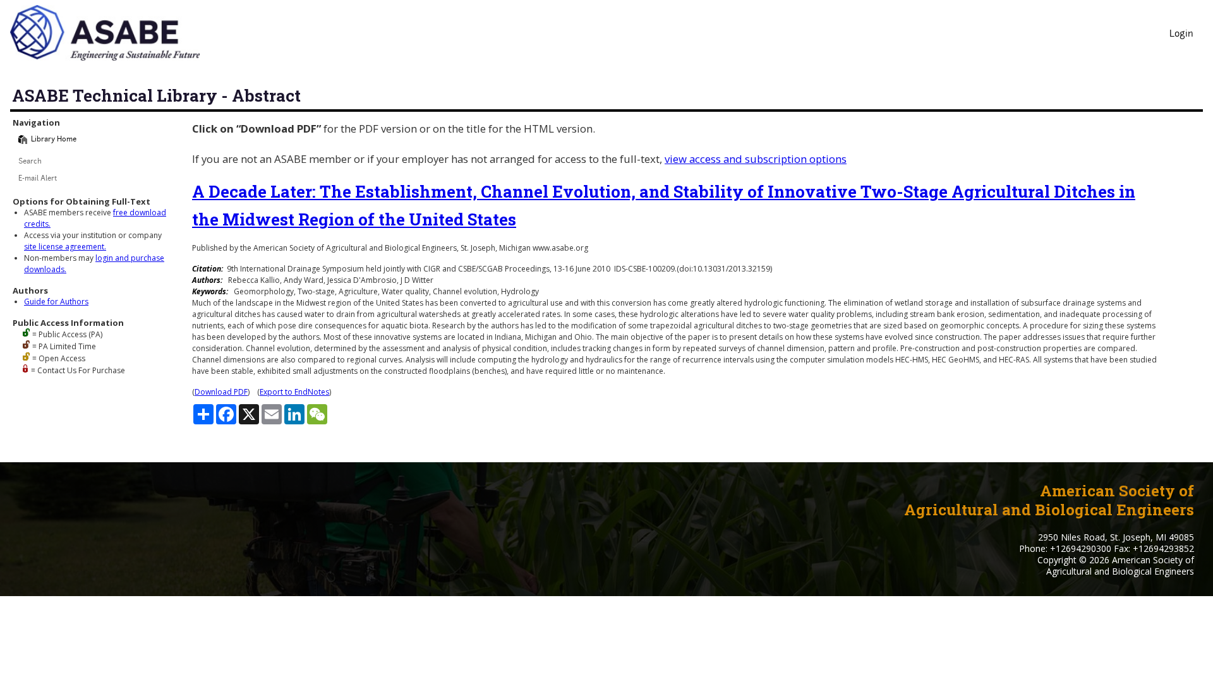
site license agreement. (65, 246)
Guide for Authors (56, 301)
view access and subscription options (756, 159)
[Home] (22, 139)
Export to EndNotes (294, 391)
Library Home (53, 139)
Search (30, 162)
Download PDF (221, 391)
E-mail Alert (37, 179)
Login (1181, 34)
